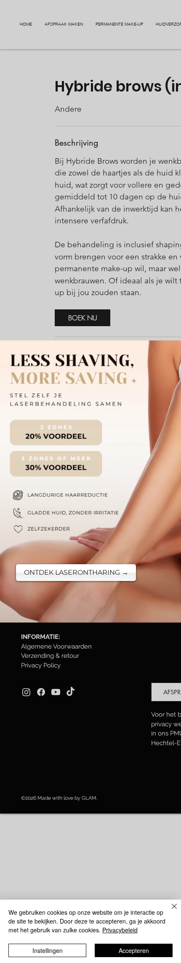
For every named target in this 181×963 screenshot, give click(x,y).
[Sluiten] (169, 911)
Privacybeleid (120, 930)
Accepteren (134, 950)
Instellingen (47, 950)
